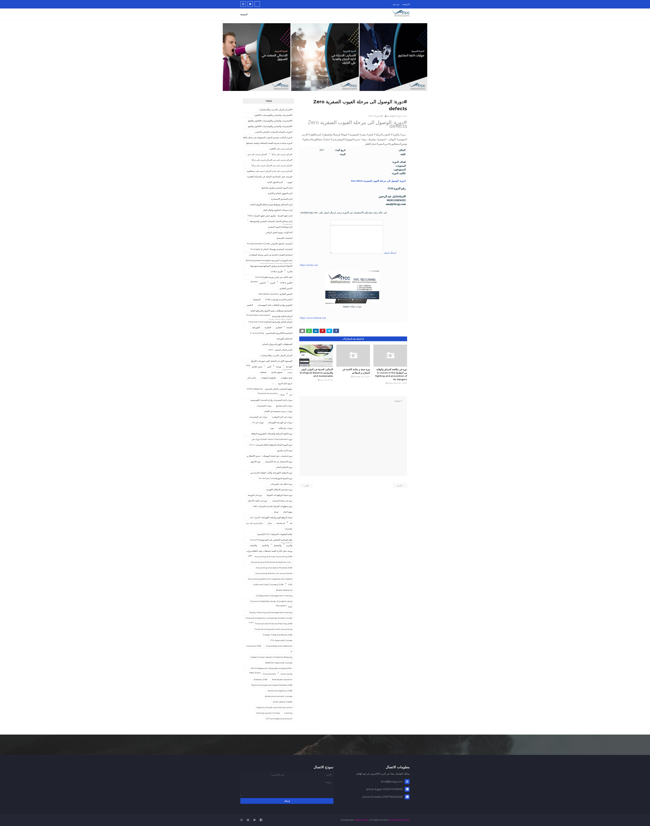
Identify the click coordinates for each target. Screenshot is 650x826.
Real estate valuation (282, 679)
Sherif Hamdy (362, 820)
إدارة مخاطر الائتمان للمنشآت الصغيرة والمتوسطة (271, 221)
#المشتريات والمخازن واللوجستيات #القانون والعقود (270, 120)
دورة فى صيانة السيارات (282, 500)
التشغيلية (257, 299)
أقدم (306, 485)
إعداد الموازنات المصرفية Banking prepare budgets (269, 260)
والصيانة (253, 545)
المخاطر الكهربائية (284, 338)
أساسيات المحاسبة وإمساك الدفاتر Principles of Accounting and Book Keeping (271, 250)
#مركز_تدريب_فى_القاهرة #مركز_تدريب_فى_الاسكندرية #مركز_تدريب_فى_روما (269, 149)
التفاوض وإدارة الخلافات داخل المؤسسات (274, 305)
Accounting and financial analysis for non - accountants (271, 563)
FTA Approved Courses (281, 640)
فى (291, 523)
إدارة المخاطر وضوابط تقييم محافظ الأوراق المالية (271, 204)
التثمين (262, 282)
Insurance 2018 (253, 646)
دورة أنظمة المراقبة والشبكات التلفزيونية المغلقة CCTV (271, 434)
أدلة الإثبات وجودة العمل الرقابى (279, 232)
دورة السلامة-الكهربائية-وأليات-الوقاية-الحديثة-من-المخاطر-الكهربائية (271, 473)
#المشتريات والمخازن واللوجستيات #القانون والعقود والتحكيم (270, 127)
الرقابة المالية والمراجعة (282, 316)
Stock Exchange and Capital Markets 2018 (271, 685)
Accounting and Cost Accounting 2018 (273, 556)
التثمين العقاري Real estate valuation (275, 294)
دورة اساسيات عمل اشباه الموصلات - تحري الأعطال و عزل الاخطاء (269, 456)
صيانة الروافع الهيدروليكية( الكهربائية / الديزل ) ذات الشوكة (271, 518)
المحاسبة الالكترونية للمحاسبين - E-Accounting (271, 333)
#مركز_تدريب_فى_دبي (257, 154)
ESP (290, 607)
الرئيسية (406, 4)
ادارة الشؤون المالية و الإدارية (280, 193)
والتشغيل (277, 545)
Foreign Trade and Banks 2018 (277, 634)
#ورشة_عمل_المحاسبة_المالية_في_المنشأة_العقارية (269, 176)
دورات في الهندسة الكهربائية (280, 422)
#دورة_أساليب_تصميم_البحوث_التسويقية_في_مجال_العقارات (266, 137)
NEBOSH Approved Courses (278, 662)
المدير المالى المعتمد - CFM (280, 349)
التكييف (249, 305)
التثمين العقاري (285, 288)
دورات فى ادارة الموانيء (282, 417)
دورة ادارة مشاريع (284, 450)
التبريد (272, 282)
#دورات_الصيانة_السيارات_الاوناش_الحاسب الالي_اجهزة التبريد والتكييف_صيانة (273, 132)
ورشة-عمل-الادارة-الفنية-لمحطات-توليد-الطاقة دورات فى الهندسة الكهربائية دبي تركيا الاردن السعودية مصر (269, 551)
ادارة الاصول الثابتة (275, 182)
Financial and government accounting (273, 629)
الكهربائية (256, 327)
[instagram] (243, 4)
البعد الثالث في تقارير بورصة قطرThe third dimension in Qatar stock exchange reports (271, 278)
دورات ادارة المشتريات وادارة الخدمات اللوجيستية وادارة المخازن (271, 401)
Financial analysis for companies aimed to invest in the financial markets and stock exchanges (269, 618)
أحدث (399, 485)
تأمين (269, 366)
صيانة (276, 512)
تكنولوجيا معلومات (268, 377)
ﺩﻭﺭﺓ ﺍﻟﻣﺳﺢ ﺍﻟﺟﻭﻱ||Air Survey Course (275, 478)
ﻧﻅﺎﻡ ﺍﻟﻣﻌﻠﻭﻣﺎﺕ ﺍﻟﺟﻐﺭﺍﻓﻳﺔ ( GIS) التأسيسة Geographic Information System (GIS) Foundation (273, 535)
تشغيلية (263, 372)
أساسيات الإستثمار (284, 238)
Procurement (269, 674)
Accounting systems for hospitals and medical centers (270, 579)
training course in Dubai (268, 713)
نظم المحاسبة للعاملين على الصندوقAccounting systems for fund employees (271, 540)
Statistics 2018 (260, 679)
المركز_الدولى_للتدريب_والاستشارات (276, 355)
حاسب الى (251, 377)
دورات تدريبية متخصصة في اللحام (278, 411)
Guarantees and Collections (279, 646)
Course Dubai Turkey (399, 820)
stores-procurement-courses (278, 696)
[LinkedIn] (257, 4)
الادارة (289, 271)
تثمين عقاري (257, 366)
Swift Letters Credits (282, 702)
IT (291, 651)
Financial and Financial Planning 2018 (273, 623)
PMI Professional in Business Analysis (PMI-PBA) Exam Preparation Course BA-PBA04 (270, 669)
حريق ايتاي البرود (285, 383)
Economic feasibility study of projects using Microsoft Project (271, 602)
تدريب (289, 372)
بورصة (278, 366)
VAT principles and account (279, 718)
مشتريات (288, 528)
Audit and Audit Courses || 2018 (268, 584)
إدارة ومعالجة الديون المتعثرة (280, 227)
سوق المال (287, 512)
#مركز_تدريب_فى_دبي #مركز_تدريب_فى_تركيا (272, 159)
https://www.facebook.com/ (313, 318)
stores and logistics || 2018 (280, 690)
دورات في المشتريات (258, 417)
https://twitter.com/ (309, 265)
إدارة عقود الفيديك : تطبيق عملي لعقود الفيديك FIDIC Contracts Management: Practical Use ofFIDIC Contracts (269, 216)
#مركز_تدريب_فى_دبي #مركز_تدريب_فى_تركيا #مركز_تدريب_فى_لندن (272, 166)
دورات (282, 394)
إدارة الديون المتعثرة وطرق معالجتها (277, 187)
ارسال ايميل (389, 252)
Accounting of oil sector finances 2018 (274, 567)
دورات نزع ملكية (285, 428)
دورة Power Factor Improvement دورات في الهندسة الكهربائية (272, 440)
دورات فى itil (258, 422)
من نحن (396, 4)
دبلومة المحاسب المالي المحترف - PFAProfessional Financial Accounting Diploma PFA (269, 389)
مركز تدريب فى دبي (254, 523)
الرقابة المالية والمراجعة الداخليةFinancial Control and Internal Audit (270, 322)
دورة (272, 428)
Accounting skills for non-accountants (273, 573)
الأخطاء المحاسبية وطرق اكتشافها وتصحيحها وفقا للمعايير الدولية (271, 266)
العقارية (268, 327)
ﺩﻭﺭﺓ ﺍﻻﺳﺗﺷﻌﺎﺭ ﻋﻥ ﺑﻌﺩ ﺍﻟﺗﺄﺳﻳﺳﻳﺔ (278, 461)
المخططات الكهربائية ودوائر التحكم (277, 344)
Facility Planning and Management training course (270, 613)
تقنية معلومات (286, 377)
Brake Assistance (284, 590)
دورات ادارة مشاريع (284, 405)
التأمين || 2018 (286, 282)
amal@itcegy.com (396, 116)
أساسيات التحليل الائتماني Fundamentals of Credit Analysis (269, 244)
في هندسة (280, 523)
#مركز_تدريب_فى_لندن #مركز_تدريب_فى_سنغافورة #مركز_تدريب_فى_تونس (269, 171)
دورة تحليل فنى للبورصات (281, 484)
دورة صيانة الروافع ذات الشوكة (279, 495)
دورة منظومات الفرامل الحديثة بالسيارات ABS (272, 506)
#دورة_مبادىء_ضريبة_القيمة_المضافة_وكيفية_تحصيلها (269, 143)
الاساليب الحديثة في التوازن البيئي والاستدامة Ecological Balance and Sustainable (316, 372)
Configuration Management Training (274, 595)
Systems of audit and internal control (274, 707)
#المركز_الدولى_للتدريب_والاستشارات (275, 109)
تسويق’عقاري (277, 372)
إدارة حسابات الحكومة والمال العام (277, 210)
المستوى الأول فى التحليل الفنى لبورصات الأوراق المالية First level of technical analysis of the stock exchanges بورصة (269, 361)
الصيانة (289, 327)
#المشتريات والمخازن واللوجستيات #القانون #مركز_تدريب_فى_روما (273, 116)
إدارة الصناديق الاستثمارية (281, 199)
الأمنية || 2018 (277, 271)
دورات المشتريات (264, 405)
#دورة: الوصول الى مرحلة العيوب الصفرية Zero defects (378, 181)
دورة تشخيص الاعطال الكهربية (279, 489)
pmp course (286, 674)
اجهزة (289, 182)
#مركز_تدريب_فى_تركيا (282, 154)
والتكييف (265, 545)
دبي (290, 394)
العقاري (279, 327)
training (288, 713)
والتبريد (289, 545)
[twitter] (250, 4)
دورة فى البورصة (255, 495)
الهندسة (289, 366)
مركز (269, 523)
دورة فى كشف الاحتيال (257, 500)
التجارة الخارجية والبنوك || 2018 (278, 299)
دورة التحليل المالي (284, 467)
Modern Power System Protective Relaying (271, 657)
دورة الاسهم (256, 461)
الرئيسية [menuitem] (243, 14)
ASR (290, 584)
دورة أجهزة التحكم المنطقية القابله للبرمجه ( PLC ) (270, 444)
